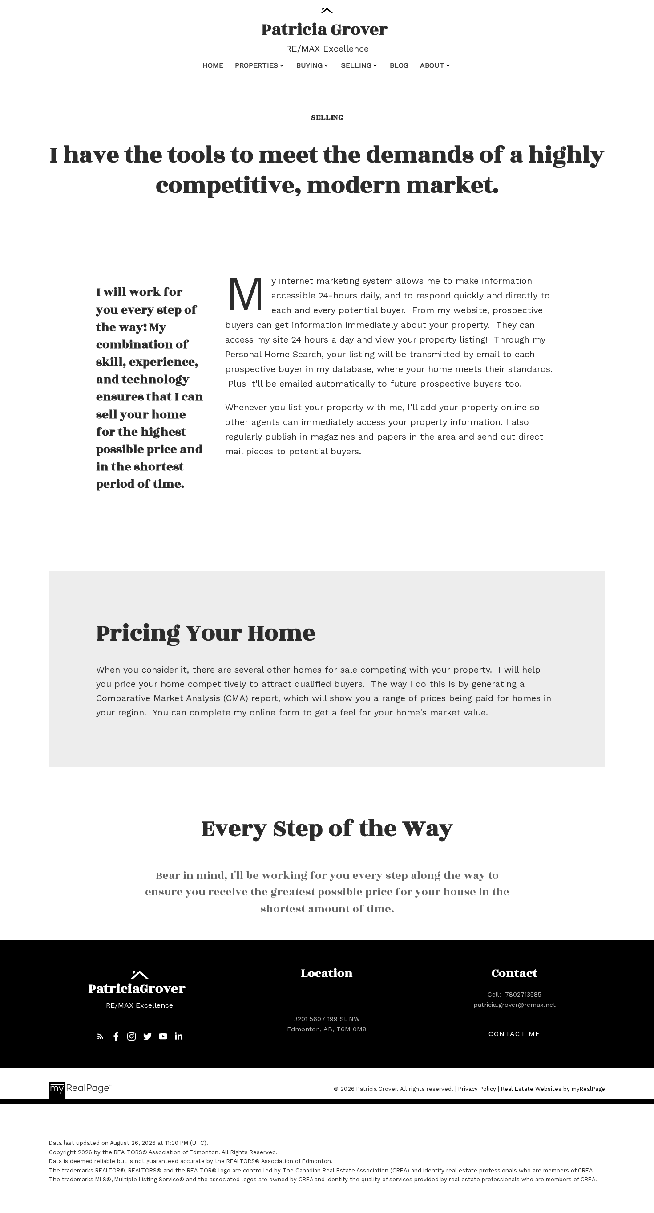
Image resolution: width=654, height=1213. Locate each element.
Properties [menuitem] (256, 65)
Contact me (514, 1034)
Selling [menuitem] (356, 65)
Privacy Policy (477, 1089)
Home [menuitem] (212, 65)
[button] (100, 1036)
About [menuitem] (432, 65)
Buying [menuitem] (309, 65)
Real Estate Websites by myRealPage (553, 1089)
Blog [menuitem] (399, 65)
